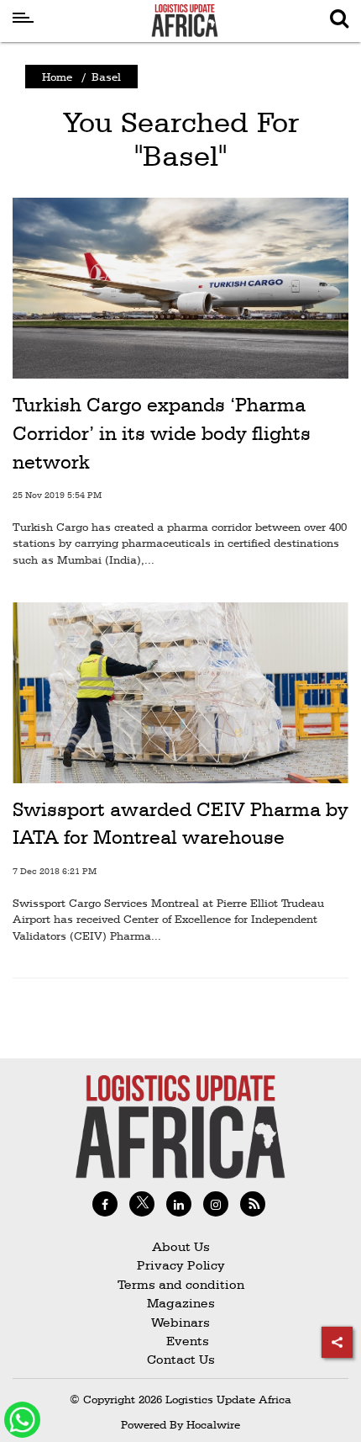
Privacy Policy (181, 1265)
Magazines (181, 1303)
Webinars (180, 1322)
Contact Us (181, 1359)
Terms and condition (181, 1284)
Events (181, 1341)
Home (57, 76)
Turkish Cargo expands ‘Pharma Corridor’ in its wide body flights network (162, 433)
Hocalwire (213, 1424)
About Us (181, 1246)
